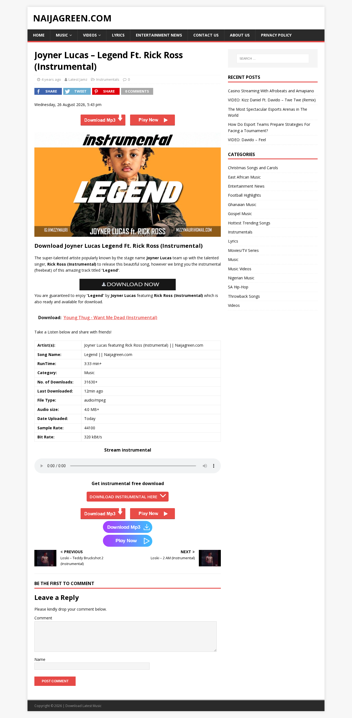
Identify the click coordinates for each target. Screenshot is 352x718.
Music (62, 35)
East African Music (244, 177)
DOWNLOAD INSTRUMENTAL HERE (123, 496)
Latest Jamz (77, 79)
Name (39, 659)
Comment (43, 617)
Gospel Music (240, 213)
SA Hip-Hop (238, 287)
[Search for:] (272, 58)
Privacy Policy (276, 35)
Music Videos (239, 268)
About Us (240, 35)
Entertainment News (159, 35)
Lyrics (118, 35)
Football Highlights (244, 195)
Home (39, 35)
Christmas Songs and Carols (253, 167)
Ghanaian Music (242, 204)
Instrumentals (107, 79)
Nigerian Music (241, 277)
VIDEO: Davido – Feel (247, 139)
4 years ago (51, 79)
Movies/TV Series (243, 250)
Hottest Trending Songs (249, 223)
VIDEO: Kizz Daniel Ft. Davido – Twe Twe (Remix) (272, 99)
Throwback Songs (244, 296)
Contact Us (206, 35)
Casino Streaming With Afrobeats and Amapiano (271, 90)
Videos (90, 35)
